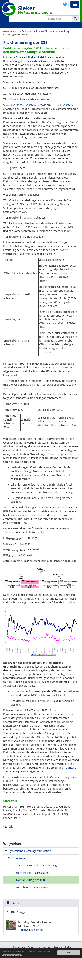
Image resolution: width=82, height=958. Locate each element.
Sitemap (58, 947)
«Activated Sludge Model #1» (31, 57)
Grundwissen (19, 858)
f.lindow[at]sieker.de (30, 929)
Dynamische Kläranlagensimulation (30, 851)
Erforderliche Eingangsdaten (32, 872)
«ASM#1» (18, 105)
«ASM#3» (68, 105)
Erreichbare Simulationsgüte (32, 887)
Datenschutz (34, 947)
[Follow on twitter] (64, 4)
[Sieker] (9, 9)
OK (68, 952)
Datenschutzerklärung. (12, 954)
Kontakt (47, 947)
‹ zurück (8, 826)
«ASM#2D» (44, 105)
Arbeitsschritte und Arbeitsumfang (36, 865)
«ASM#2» (31, 105)
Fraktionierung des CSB (30, 880)
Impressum (19, 947)
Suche (68, 947)
